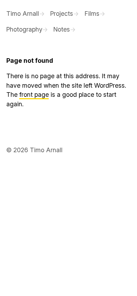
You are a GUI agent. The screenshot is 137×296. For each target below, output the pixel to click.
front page (34, 94)
